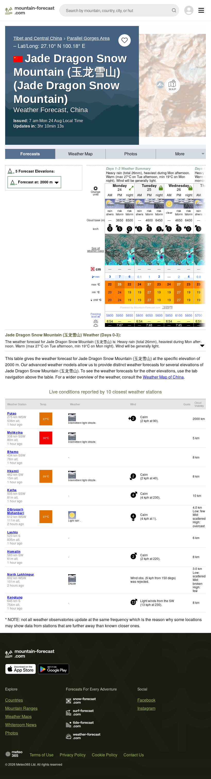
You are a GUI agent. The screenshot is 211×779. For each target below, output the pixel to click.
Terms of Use (42, 755)
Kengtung (15, 597)
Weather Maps (18, 716)
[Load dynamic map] (172, 85)
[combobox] (119, 10)
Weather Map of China (163, 377)
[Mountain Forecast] (29, 10)
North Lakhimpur (20, 574)
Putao (11, 413)
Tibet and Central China (37, 38)
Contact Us (134, 755)
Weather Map (80, 154)
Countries (14, 700)
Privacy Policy (73, 755)
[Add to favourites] (124, 40)
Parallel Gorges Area (88, 38)
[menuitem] (30, 154)
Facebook (146, 700)
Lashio (12, 532)
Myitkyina (15, 432)
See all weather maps (95, 249)
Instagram (146, 708)
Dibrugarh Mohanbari (15, 511)
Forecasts (30, 154)
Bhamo (13, 451)
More (179, 154)
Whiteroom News (21, 725)
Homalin (13, 551)
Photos (130, 154)
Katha (12, 490)
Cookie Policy (104, 755)
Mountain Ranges (21, 708)
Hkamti (13, 471)
